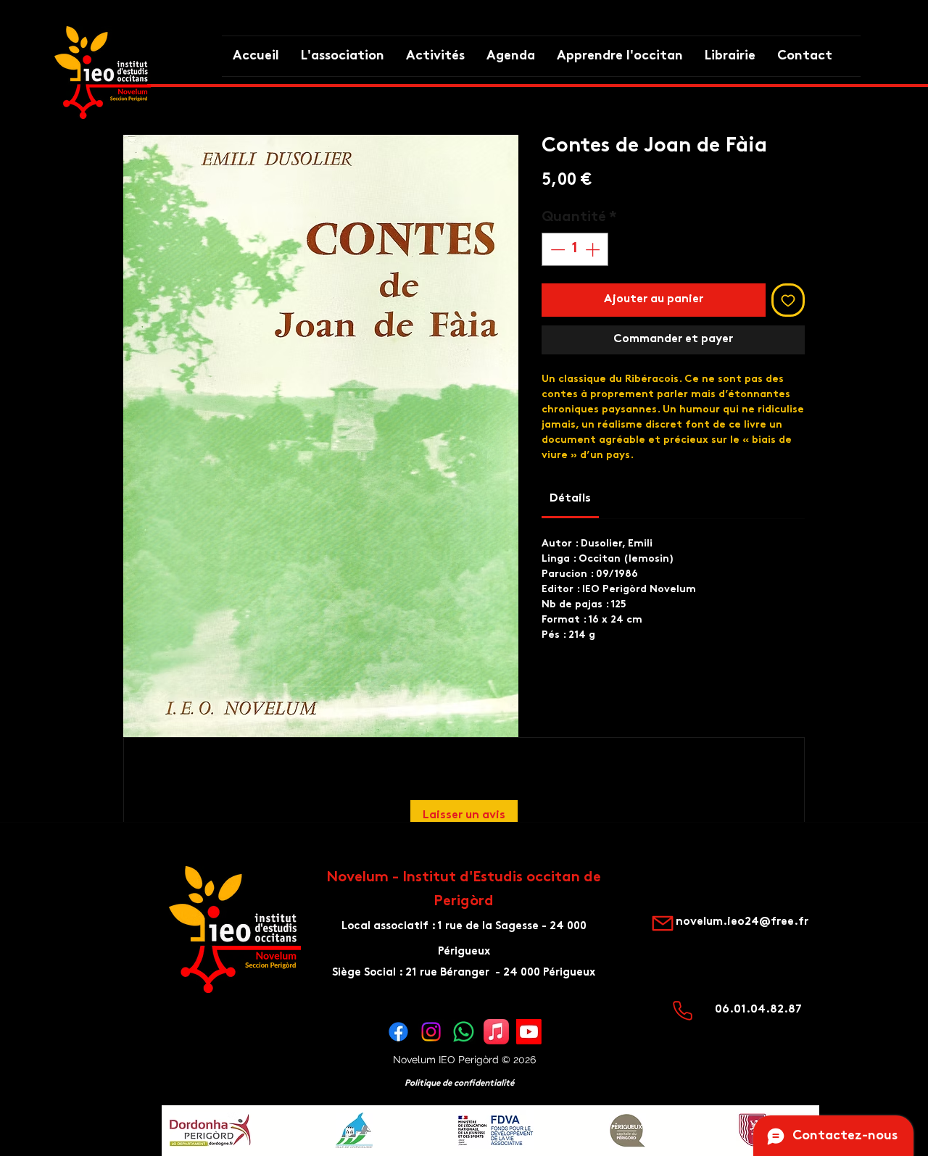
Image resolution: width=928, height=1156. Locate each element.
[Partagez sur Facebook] (551, 692)
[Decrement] (556, 249)
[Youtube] (529, 1031)
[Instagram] (431, 1031)
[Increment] (593, 249)
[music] (496, 1031)
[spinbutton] (574, 249)
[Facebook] (398, 1031)
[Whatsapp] (463, 1031)
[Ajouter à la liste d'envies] (788, 300)
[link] (570, 499)
